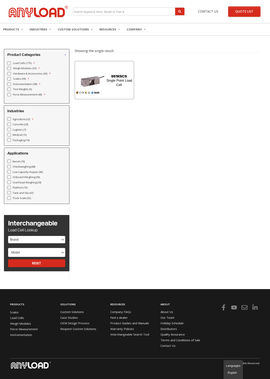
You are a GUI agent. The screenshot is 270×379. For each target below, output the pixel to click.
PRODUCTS (17, 304)
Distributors (168, 329)
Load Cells (22, 63)
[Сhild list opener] (34, 63)
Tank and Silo (23, 193)
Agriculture (21, 119)
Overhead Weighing (27, 182)
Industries (38, 29)
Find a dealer (119, 318)
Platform (20, 187)
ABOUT (165, 304)
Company (134, 29)
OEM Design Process (74, 323)
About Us (166, 312)
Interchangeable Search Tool (129, 334)
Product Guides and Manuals (129, 323)
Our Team (167, 318)
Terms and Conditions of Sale (180, 340)
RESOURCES (107, 29)
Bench (19, 161)
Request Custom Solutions (78, 329)
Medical (19, 135)
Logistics (19, 129)
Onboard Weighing (26, 177)
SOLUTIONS (68, 304)
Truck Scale (22, 198)
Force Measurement (27, 94)
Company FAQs (120, 312)
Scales (19, 78)
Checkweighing (24, 166)
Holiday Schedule (172, 323)
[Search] (179, 11)
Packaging (21, 140)
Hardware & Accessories (30, 73)
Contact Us (208, 11)
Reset (36, 263)
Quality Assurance (172, 334)
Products (11, 29)
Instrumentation (25, 84)
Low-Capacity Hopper (28, 172)
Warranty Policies (122, 329)
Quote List (244, 11)
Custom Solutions (73, 29)
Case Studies (69, 318)
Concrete (20, 124)
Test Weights (22, 89)
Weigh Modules (24, 68)
